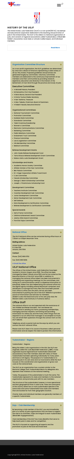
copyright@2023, (13, 455)
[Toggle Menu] (59, 5)
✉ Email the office (19, 263)
